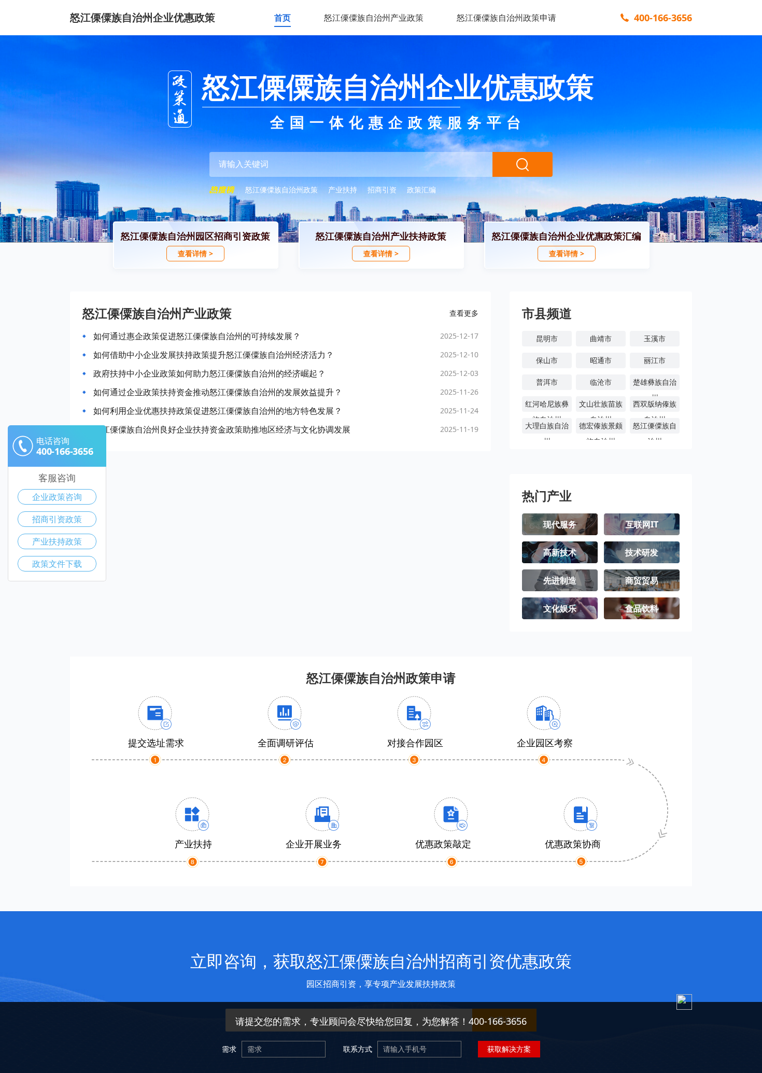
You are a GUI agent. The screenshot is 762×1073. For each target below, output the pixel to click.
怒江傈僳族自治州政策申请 (506, 17)
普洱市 (547, 382)
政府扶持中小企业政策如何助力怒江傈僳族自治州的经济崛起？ (209, 373)
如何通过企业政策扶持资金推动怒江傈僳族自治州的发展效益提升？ (217, 392)
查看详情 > (195, 253)
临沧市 (601, 382)
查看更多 (463, 313)
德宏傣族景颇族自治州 (601, 427)
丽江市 (655, 360)
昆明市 (547, 338)
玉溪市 (655, 338)
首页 (282, 17)
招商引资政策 (57, 519)
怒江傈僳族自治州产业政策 (374, 17)
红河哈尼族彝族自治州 (547, 405)
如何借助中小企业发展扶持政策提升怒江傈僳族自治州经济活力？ (213, 354)
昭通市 (601, 360)
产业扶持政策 (57, 541)
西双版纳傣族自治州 (654, 405)
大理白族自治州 (547, 427)
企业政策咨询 (57, 497)
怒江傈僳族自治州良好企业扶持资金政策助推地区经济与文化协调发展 (221, 429)
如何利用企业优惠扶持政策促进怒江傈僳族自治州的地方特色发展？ (217, 410)
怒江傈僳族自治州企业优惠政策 (142, 17)
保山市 (547, 360)
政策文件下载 (57, 563)
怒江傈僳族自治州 (654, 427)
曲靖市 (601, 338)
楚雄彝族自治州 (654, 383)
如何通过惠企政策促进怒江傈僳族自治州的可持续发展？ (197, 336)
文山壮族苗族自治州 (601, 405)
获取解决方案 (509, 1049)
